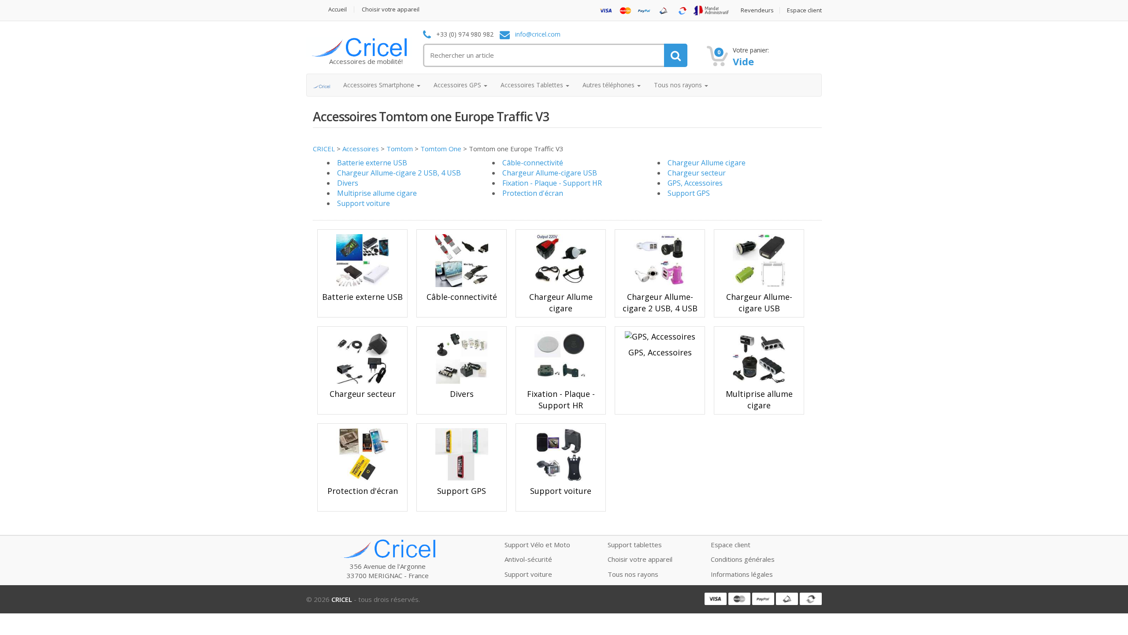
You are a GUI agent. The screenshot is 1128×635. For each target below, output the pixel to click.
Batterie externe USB (372, 163)
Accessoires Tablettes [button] (533, 85)
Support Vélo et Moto (537, 544)
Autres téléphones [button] (609, 85)
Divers (347, 183)
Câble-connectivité (532, 163)
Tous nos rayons (633, 574)
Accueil (337, 9)
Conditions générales (743, 559)
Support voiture (363, 203)
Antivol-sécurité (528, 559)
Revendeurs (757, 10)
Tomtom (399, 148)
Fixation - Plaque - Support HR (552, 183)
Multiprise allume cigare (377, 193)
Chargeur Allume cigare (707, 163)
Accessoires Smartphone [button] (379, 85)
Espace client (804, 10)
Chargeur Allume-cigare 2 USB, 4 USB (399, 173)
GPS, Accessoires (695, 183)
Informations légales (742, 574)
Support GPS (689, 193)
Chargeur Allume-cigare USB (549, 173)
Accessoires (360, 148)
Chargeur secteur (697, 173)
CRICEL (324, 148)
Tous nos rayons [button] (679, 85)
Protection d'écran (532, 193)
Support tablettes (635, 544)
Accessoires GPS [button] (458, 85)
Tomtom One (440, 148)
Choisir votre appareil (390, 9)
